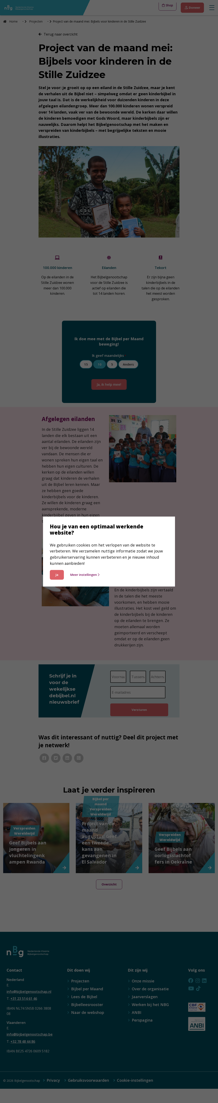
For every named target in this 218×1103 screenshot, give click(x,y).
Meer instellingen (83, 575)
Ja (56, 575)
